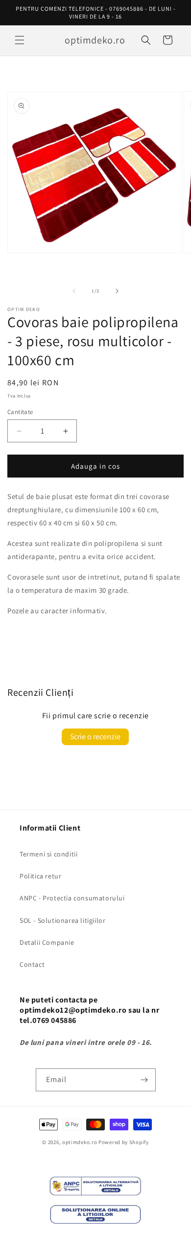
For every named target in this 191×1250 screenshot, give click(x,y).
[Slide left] (74, 291)
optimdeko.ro (79, 1142)
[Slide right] (117, 291)
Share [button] (28, 640)
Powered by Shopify (123, 1142)
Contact (32, 964)
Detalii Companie (47, 942)
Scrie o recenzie (95, 736)
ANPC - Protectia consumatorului (72, 898)
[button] (19, 40)
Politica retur (40, 876)
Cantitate (20, 412)
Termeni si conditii (48, 854)
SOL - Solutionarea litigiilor (62, 920)
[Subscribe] (144, 1079)
